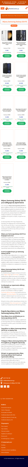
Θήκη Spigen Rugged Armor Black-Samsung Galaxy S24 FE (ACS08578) (21, 143)
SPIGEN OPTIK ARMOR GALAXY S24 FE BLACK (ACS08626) (7, 76)
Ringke (9, 274)
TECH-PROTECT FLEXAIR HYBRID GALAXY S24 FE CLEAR (7, 43)
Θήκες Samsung (17, 15)
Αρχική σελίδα (4, 15)
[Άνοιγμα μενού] (2, 8)
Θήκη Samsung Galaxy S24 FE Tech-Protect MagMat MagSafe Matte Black (21, 44)
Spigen (5, 274)
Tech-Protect (16, 274)
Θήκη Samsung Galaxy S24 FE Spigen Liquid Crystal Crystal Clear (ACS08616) (7, 178)
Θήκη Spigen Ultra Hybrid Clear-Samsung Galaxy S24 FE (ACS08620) (21, 110)
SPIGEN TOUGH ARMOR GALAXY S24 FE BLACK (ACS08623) (21, 76)
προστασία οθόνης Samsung (8, 292)
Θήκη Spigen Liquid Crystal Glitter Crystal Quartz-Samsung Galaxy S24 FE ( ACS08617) (7, 144)
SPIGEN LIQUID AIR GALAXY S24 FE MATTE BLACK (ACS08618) (7, 110)
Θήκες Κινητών (11, 15)
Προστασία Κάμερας (11, 294)
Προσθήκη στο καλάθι (7, 56)
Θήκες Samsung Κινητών (15, 303)
